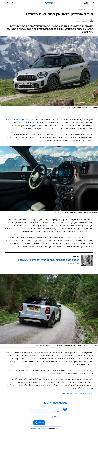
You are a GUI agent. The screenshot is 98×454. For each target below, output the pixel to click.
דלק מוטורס (85, 393)
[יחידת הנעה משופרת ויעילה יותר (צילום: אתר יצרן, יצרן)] (49, 73)
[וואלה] (49, 3)
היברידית (63, 393)
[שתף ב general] (7, 3)
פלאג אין (70, 393)
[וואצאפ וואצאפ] (12, 3)
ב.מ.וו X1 (49, 129)
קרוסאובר (77, 393)
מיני (92, 393)
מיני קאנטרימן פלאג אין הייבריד (20, 120)
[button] (86, 3)
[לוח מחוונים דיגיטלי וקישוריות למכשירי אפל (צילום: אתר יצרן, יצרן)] (49, 180)
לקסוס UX (30, 126)
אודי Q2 (39, 126)
